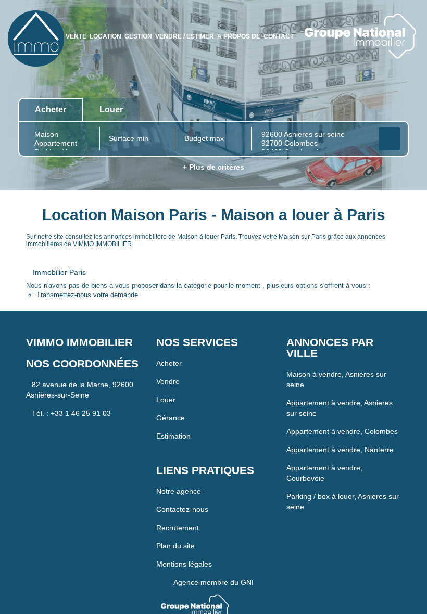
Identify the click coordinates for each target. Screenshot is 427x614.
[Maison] (62, 116)
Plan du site (175, 527)
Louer (165, 381)
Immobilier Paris (59, 254)
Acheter (169, 345)
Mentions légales (184, 546)
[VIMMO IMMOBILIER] (36, 38)
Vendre (168, 363)
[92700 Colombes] (314, 125)
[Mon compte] (374, 45)
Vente (20, 18)
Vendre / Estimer (219, 18)
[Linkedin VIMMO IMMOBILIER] (401, 45)
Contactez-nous (182, 491)
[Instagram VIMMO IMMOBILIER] (416, 45)
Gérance (170, 399)
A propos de (318, 18)
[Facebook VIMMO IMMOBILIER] (387, 45)
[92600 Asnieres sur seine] (314, 116)
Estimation (173, 418)
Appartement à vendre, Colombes (342, 402)
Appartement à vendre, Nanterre (340, 420)
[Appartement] (62, 125)
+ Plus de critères (213, 149)
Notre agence (178, 473)
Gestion (133, 18)
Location (73, 18)
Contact (391, 18)
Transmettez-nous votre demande (87, 277)
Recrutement (177, 509)
